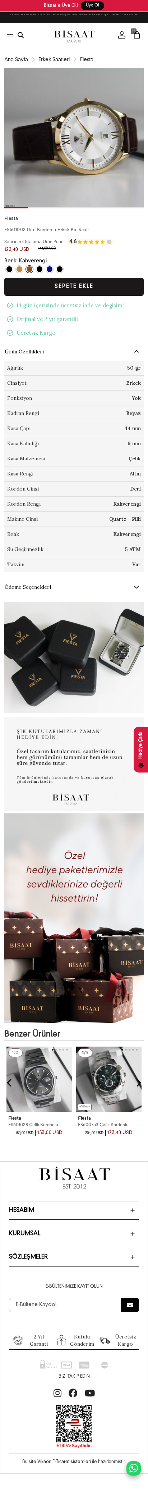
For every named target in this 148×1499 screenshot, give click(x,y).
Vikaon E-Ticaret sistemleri (64, 1462)
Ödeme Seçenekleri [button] (28, 587)
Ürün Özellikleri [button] (24, 351)
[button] (16, 207)
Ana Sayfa (16, 59)
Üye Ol (92, 6)
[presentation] (10, 1083)
